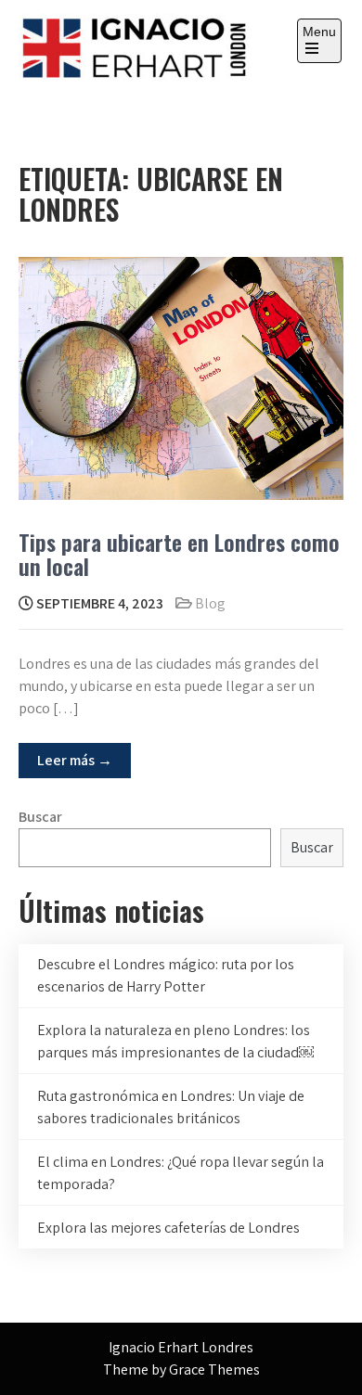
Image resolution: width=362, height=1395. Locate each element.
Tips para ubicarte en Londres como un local (179, 553)
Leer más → (74, 760)
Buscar (40, 816)
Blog (210, 603)
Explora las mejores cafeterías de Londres (168, 1227)
